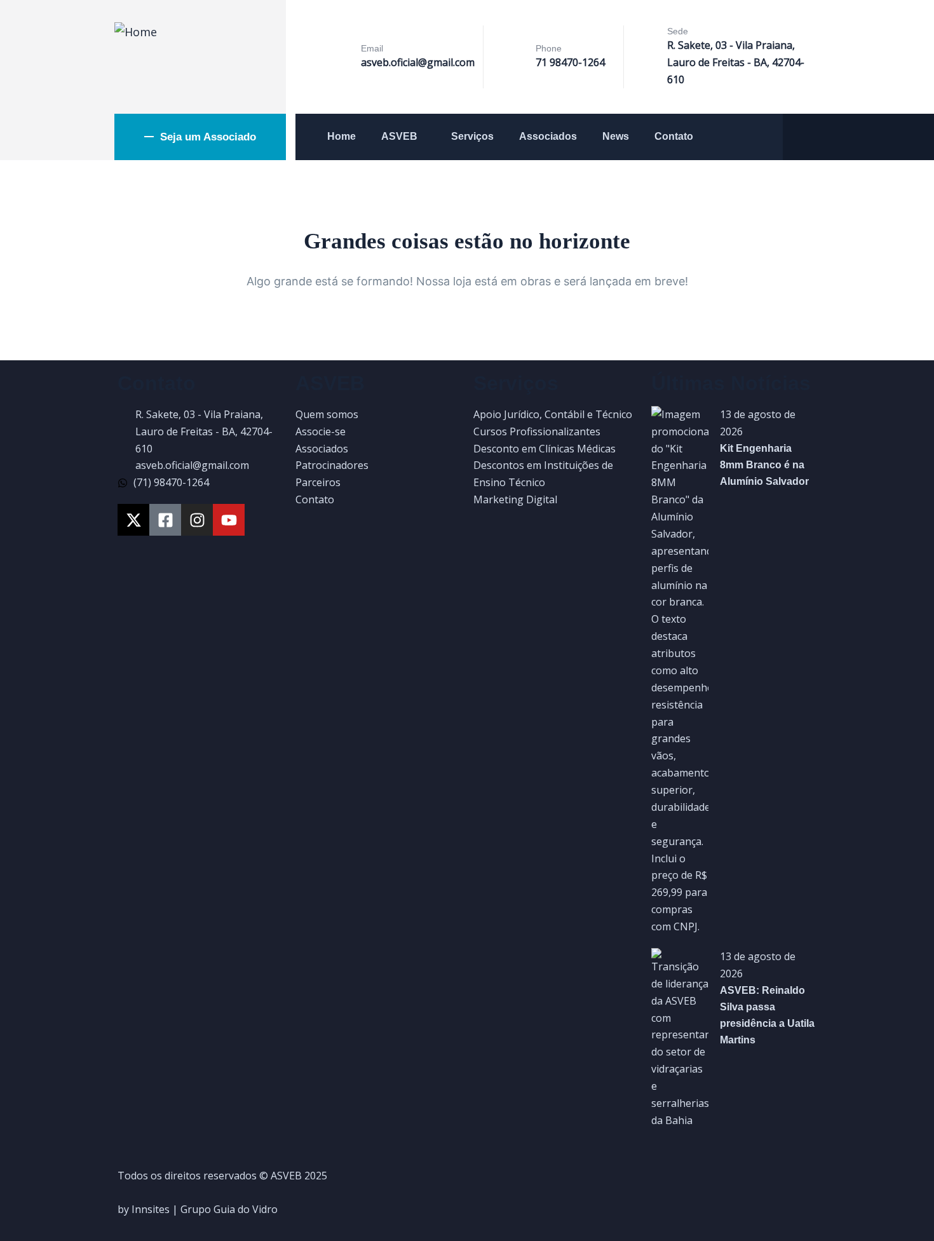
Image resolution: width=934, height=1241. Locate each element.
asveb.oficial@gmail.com (418, 62)
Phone (549, 48)
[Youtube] (229, 520)
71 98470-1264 (570, 62)
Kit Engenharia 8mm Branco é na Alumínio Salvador (764, 465)
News (615, 136)
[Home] (135, 31)
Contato (673, 136)
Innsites (151, 1209)
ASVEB (399, 136)
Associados (548, 136)
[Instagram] (197, 520)
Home (341, 136)
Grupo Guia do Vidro (229, 1209)
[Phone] (514, 58)
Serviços (472, 136)
